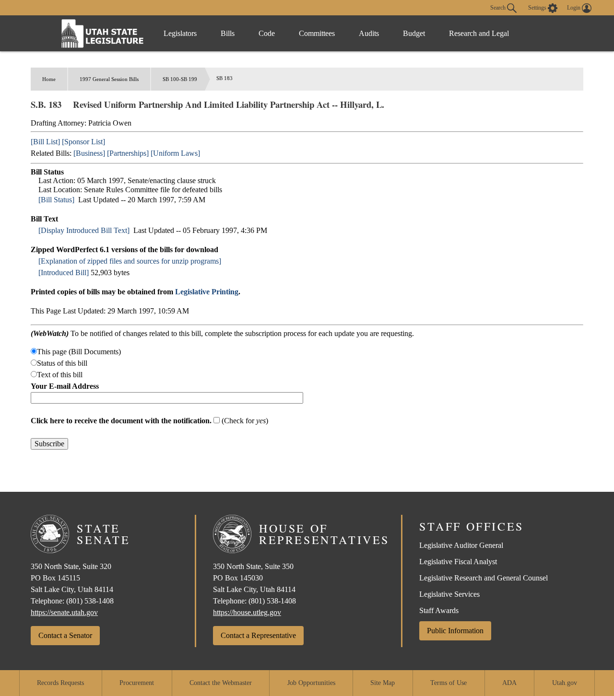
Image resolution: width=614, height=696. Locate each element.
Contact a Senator (65, 635)
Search (498, 7)
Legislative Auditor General (461, 545)
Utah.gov (564, 682)
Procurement (136, 682)
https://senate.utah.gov (64, 612)
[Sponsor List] (83, 142)
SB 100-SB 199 (180, 79)
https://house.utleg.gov (247, 612)
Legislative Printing (206, 292)
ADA (509, 682)
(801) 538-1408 (90, 601)
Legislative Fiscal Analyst (458, 561)
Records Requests (60, 682)
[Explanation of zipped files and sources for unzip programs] (129, 261)
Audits (369, 33)
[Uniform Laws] (175, 153)
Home (49, 79)
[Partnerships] (128, 153)
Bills (228, 33)
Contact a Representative (258, 635)
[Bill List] (45, 142)
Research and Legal (479, 33)
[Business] (89, 153)
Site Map (382, 682)
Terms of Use (448, 682)
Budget (414, 33)
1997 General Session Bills (109, 79)
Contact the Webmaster (220, 682)
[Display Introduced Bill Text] (84, 230)
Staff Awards (439, 610)
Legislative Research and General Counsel (483, 578)
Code (267, 33)
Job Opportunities (311, 682)
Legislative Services (449, 594)
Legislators (180, 33)
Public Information (455, 630)
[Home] (102, 33)
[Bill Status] (56, 200)
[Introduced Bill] (63, 272)
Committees (317, 33)
